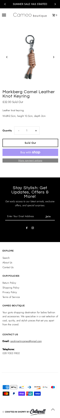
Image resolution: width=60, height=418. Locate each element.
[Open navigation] (6, 15)
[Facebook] (27, 228)
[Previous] (5, 4)
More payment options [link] (30, 160)
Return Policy (9, 283)
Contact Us (8, 267)
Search (6, 258)
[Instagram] (33, 228)
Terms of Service (11, 297)
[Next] (55, 4)
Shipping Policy (10, 287)
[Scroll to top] (53, 409)
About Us (7, 262)
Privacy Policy (9, 292)
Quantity (7, 130)
